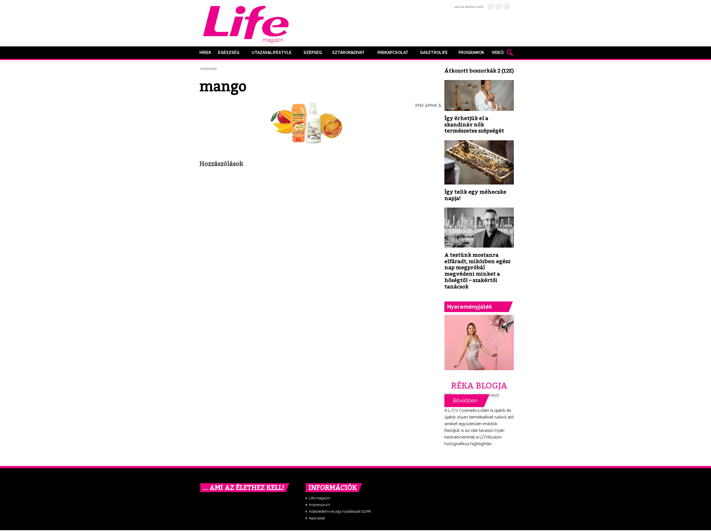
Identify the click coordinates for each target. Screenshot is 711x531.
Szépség (313, 52)
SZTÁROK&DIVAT (348, 52)
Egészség (228, 52)
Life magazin (319, 498)
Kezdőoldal (209, 69)
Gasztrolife (434, 52)
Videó (498, 52)
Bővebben (466, 400)
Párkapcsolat (392, 52)
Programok (471, 52)
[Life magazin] (245, 23)
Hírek (205, 52)
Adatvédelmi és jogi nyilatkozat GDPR (340, 511)
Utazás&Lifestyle (272, 52)
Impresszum (319, 505)
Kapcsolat (317, 518)
